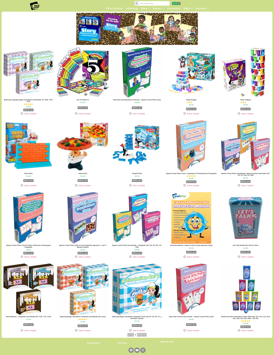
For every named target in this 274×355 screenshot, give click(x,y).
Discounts (173, 8)
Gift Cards (122, 343)
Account (201, 8)
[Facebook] (131, 350)
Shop (144, 8)
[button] (78, 28)
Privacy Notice (93, 343)
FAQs (186, 8)
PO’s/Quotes (114, 8)
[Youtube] (137, 350)
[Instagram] (143, 350)
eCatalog (132, 8)
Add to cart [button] (28, 110)
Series (157, 8)
